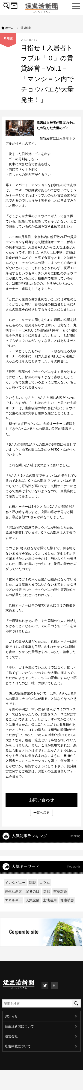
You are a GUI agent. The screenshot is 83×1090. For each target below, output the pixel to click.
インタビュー (15, 882)
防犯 (46, 891)
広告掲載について (18, 1046)
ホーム (9, 27)
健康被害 (67, 900)
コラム (44, 882)
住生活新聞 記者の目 (22, 891)
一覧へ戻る (41, 812)
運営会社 (11, 1036)
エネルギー (13, 900)
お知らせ (11, 1016)
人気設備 (32, 900)
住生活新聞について (19, 1026)
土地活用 (50, 900)
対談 (32, 882)
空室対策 (60, 891)
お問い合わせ (41, 800)
